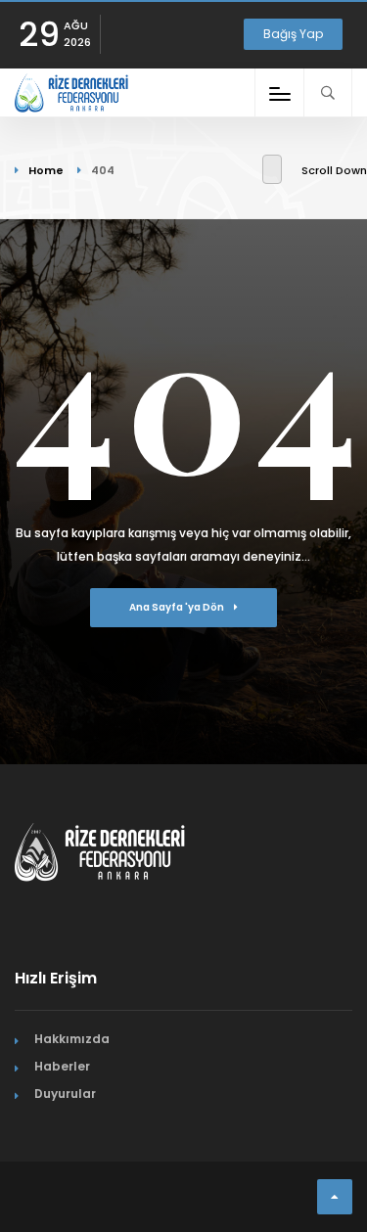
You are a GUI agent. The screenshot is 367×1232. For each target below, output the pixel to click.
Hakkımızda (72, 1038)
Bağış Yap (293, 33)
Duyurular (65, 1093)
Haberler (62, 1066)
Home (46, 170)
